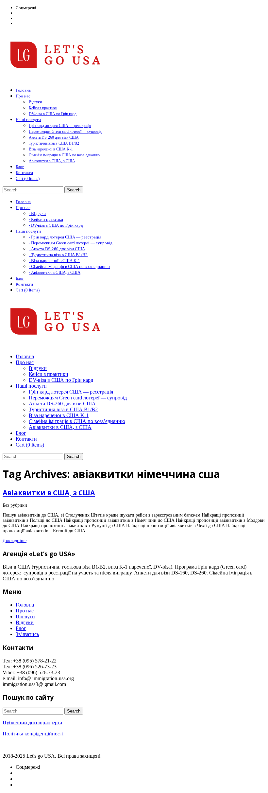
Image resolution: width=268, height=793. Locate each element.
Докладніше (14, 540)
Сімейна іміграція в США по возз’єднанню (64, 155)
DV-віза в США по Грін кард (52, 114)
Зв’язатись (27, 634)
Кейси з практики (43, 108)
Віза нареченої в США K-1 (51, 149)
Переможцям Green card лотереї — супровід (65, 131)
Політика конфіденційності (33, 733)
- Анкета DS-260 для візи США (57, 248)
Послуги (25, 616)
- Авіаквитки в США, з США (54, 272)
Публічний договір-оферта (32, 722)
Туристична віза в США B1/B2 (54, 143)
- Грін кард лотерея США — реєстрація (65, 237)
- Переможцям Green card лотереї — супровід (70, 242)
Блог (21, 628)
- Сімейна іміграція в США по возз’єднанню (69, 266)
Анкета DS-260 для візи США (54, 137)
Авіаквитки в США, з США (52, 161)
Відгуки (35, 102)
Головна (25, 605)
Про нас (25, 610)
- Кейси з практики (46, 219)
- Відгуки (37, 213)
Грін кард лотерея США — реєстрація (60, 125)
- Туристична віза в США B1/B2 (58, 254)
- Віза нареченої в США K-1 (54, 260)
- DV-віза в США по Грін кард (56, 225)
